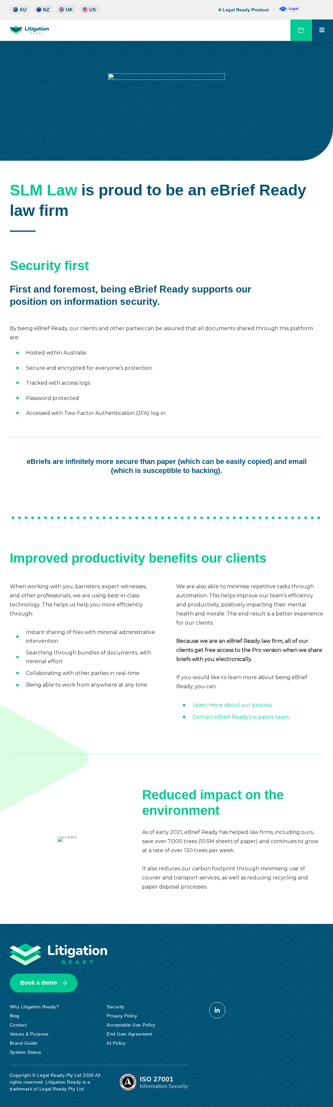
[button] (89, 9)
